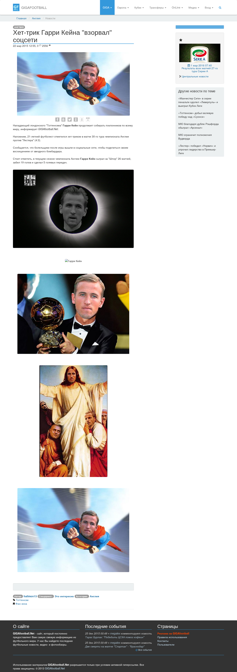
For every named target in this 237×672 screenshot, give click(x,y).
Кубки (138, 7)
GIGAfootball (34, 7)
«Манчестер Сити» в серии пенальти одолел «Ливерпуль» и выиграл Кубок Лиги (198, 101)
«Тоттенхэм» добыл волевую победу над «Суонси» (195, 114)
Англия (36, 18)
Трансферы (156, 7)
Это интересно (64, 596)
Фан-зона (21, 603)
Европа (122, 7)
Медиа (192, 7)
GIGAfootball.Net (55, 668)
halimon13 (30, 596)
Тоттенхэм (22, 600)
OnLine (176, 7)
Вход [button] (208, 7)
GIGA (106, 7)
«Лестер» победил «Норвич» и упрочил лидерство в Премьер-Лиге (197, 149)
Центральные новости (195, 76)
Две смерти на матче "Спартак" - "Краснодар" (114, 646)
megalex (115, 633)
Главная (21, 18)
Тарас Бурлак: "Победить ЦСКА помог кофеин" (114, 637)
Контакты (162, 641)
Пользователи (165, 644)
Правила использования (172, 637)
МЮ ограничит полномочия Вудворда (195, 136)
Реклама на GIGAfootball (173, 633)
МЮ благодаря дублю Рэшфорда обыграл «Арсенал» (198, 125)
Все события (145, 649)
